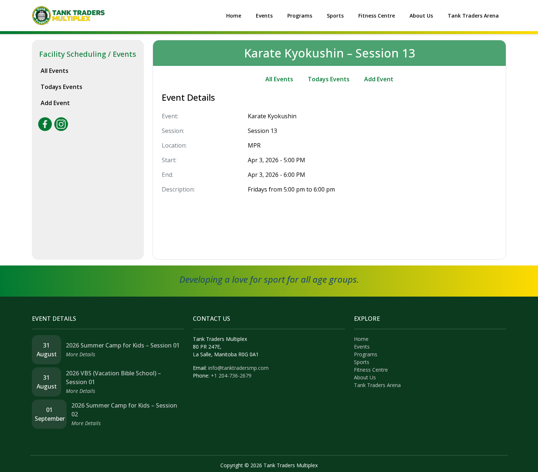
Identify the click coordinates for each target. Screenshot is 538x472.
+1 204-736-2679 (231, 375)
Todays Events (61, 87)
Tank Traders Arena (473, 15)
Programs (299, 15)
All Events (54, 71)
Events (264, 15)
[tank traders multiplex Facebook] (45, 123)
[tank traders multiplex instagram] (61, 123)
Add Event (55, 103)
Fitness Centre (376, 15)
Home (233, 15)
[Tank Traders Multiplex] (68, 15)
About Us (421, 15)
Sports (335, 15)
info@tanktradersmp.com (238, 367)
